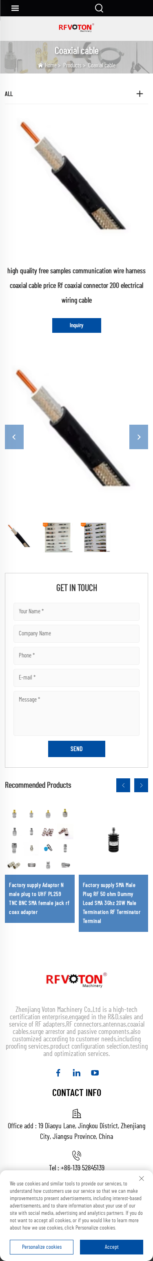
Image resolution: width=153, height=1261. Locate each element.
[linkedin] (76, 1073)
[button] (123, 785)
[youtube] (95, 1073)
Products (72, 65)
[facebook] (58, 1073)
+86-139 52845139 (82, 1168)
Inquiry (76, 325)
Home (51, 65)
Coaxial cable (101, 65)
